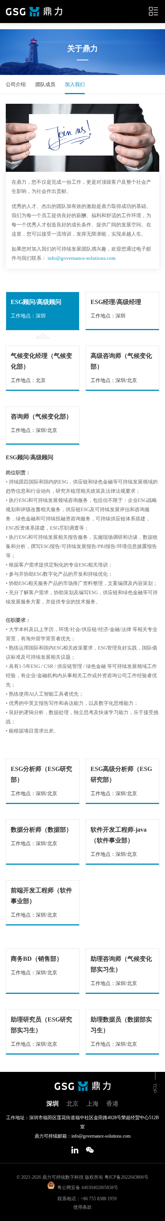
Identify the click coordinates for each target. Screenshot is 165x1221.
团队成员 (45, 84)
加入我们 (75, 84)
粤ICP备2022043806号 (126, 1177)
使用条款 (82, 1207)
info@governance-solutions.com (82, 258)
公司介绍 (16, 84)
